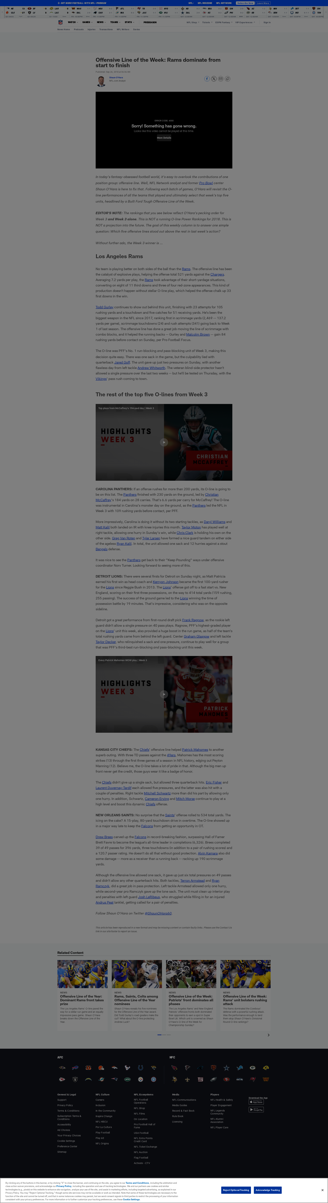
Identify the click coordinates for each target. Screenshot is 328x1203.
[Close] (322, 1190)
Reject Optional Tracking (236, 1190)
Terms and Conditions (137, 1183)
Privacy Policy (63, 1186)
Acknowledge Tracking (268, 1190)
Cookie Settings (131, 1199)
